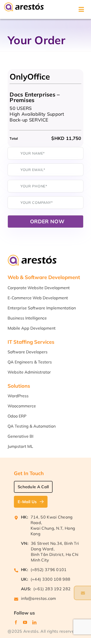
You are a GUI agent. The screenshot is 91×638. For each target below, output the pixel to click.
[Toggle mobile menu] (81, 9)
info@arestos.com (38, 598)
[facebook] (16, 622)
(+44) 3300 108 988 (50, 579)
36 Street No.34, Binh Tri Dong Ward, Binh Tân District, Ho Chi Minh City (55, 551)
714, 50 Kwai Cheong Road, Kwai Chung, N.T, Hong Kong (53, 525)
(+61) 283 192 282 (52, 588)
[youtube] (25, 622)
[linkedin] (34, 622)
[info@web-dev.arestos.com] (82, 593)
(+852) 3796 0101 (49, 569)
